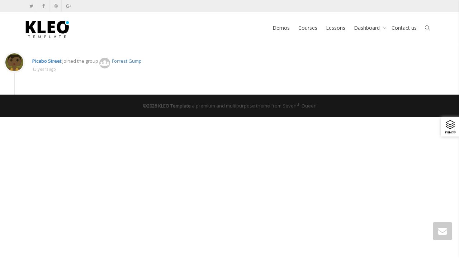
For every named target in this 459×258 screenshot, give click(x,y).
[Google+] (68, 6)
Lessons (335, 27)
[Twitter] (31, 6)
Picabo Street (46, 61)
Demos (281, 27)
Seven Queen (300, 105)
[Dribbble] (56, 6)
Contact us (404, 27)
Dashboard (367, 27)
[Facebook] (43, 6)
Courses (307, 27)
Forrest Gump (127, 61)
